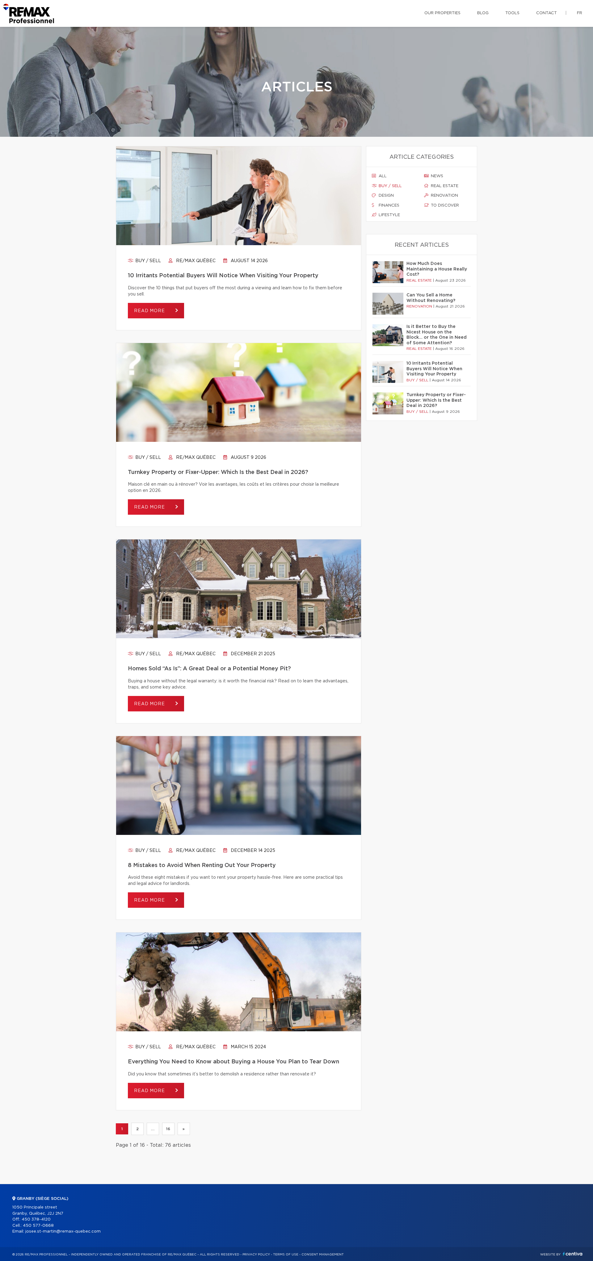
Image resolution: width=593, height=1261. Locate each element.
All (382, 176)
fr (579, 13)
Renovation (444, 196)
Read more (150, 311)
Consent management (322, 1254)
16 (168, 1129)
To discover (444, 205)
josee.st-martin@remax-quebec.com (63, 1232)
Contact (546, 13)
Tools (512, 13)
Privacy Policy (256, 1254)
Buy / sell (147, 261)
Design (385, 196)
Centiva (572, 1254)
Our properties (442, 13)
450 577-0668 (38, 1226)
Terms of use (285, 1254)
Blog (483, 13)
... (152, 1129)
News (436, 176)
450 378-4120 (36, 1219)
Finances (388, 205)
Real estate (444, 186)
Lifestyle (388, 215)
